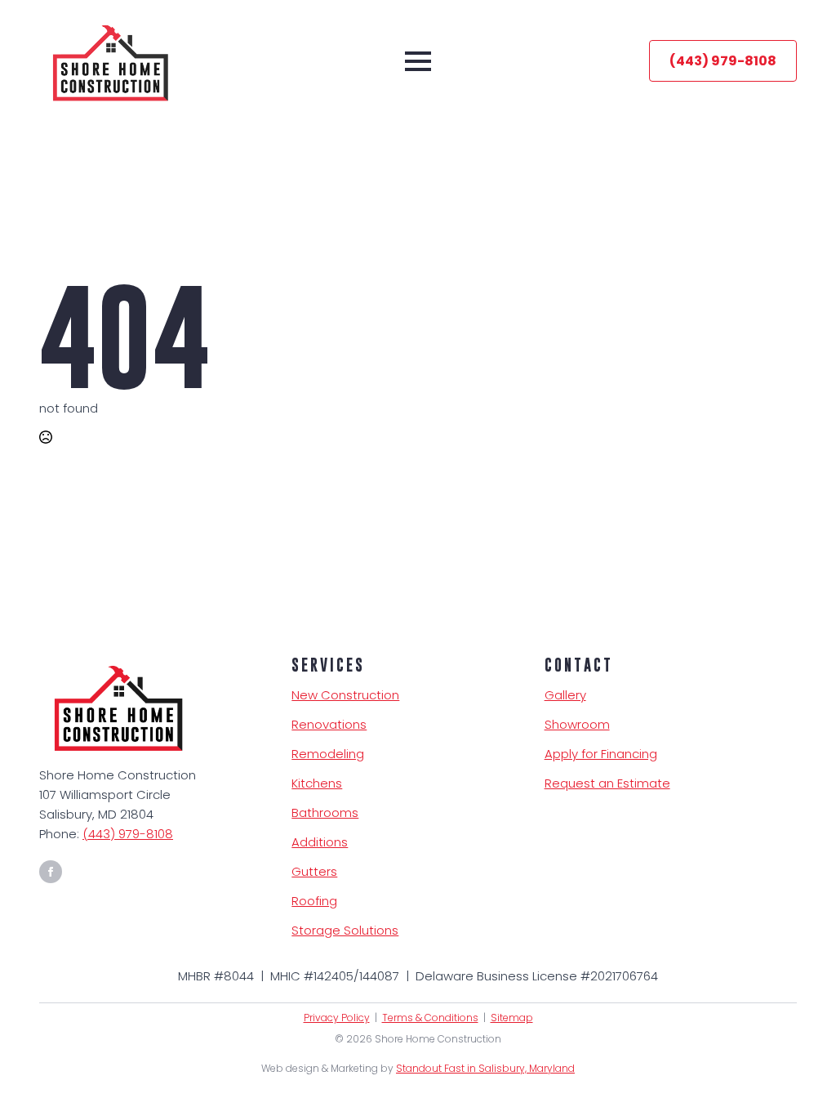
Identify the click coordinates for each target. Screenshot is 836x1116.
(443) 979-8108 (127, 833)
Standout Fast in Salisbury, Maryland (485, 1068)
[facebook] (50, 871)
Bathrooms (324, 812)
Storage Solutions (344, 930)
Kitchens (316, 783)
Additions (319, 841)
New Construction (345, 694)
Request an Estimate (607, 783)
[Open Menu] (418, 61)
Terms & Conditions (430, 1017)
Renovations (329, 724)
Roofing (314, 900)
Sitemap (512, 1017)
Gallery (565, 694)
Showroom (577, 724)
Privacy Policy (337, 1017)
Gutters (314, 871)
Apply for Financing (601, 753)
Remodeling (327, 753)
